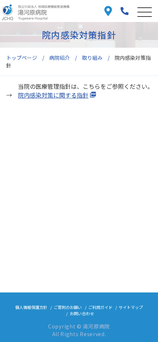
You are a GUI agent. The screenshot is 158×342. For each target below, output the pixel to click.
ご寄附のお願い (68, 307)
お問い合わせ (82, 313)
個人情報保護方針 (31, 307)
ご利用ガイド (100, 307)
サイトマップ (131, 307)
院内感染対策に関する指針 (53, 95)
